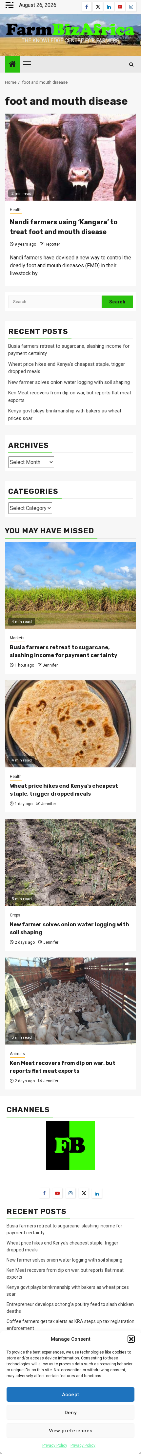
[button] (131, 1339)
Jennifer (50, 665)
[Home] (12, 64)
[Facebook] (44, 1193)
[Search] (131, 64)
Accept (70, 1395)
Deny (70, 1413)
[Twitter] (84, 1193)
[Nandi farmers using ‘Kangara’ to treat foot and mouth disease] (70, 157)
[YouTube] (57, 1193)
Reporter (52, 244)
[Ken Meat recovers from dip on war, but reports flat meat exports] (70, 1001)
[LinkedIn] (97, 1193)
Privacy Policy (54, 1445)
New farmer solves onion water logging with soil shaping (69, 382)
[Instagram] (70, 1193)
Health (16, 210)
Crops (15, 915)
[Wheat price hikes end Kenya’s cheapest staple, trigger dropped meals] (70, 723)
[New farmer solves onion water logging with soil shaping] (70, 862)
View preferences (70, 1431)
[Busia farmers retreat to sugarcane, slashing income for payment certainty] (70, 585)
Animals (17, 1053)
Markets (17, 638)
